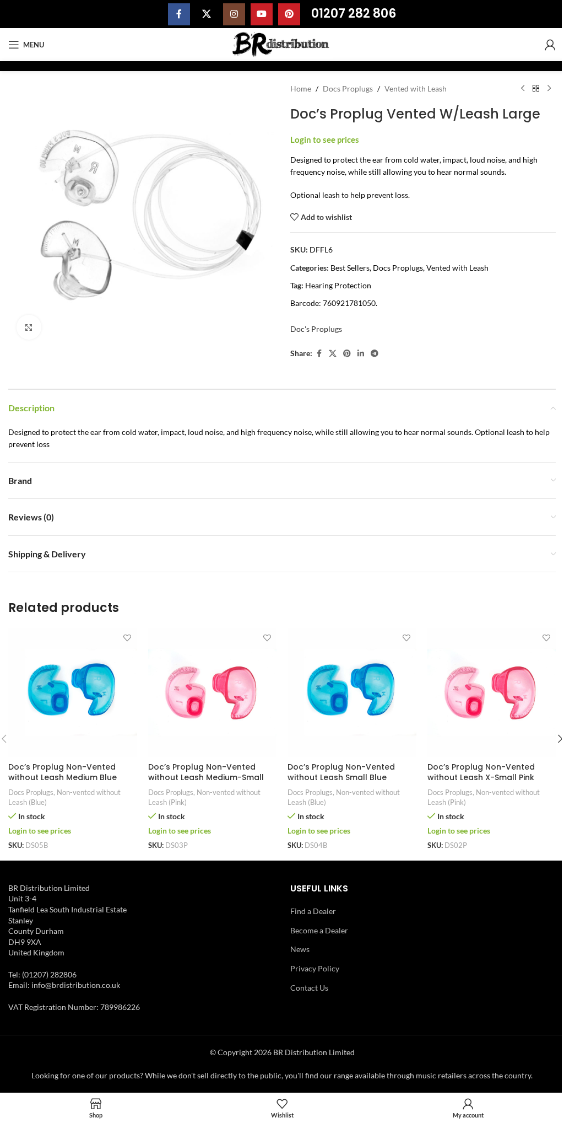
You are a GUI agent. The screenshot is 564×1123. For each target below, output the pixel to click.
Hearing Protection (338, 285)
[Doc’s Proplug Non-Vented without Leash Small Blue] (352, 692)
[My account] (550, 45)
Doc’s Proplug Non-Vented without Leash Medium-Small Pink (206, 777)
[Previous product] (522, 88)
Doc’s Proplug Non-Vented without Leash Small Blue (341, 772)
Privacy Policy (314, 968)
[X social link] (207, 14)
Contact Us (309, 987)
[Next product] (549, 88)
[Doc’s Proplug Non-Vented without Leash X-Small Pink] (491, 692)
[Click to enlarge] (29, 327)
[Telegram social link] (374, 353)
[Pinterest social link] (289, 14)
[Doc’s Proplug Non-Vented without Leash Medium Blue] (72, 692)
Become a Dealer (319, 930)
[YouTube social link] (262, 14)
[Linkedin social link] (360, 353)
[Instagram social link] (234, 14)
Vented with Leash (415, 88)
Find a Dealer (313, 911)
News (300, 949)
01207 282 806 (353, 13)
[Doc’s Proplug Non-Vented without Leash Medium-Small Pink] (212, 692)
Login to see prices (324, 139)
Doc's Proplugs (316, 329)
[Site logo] (282, 44)
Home (300, 88)
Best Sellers (350, 267)
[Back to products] (536, 88)
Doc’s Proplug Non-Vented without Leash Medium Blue (62, 772)
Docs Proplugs (348, 88)
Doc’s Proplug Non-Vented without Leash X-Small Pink (481, 772)
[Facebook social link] (179, 14)
